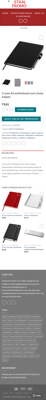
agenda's (40, 133)
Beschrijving (8, 153)
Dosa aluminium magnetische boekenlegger (34, 248)
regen (17, 344)
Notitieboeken (7, 138)
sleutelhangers (29, 352)
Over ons (19, 393)
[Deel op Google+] (23, 143)
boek (3, 135)
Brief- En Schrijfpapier (16, 129)
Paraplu (24, 332)
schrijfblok (21, 138)
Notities (14, 138)
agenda (33, 133)
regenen (24, 344)
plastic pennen (7, 344)
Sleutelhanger (17, 352)
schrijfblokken (30, 138)
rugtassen (25, 348)
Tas (37, 356)
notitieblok (20, 135)
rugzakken (6, 352)
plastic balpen (7, 340)
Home (5, 13)
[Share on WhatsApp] (4, 143)
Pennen (5, 336)
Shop (11, 393)
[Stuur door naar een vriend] (14, 143)
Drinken (27, 316)
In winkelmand (25, 109)
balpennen (13, 316)
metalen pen (7, 328)
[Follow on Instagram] (9, 302)
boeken (8, 135)
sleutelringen (16, 356)
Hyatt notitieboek (31, 215)
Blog (27, 393)
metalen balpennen (34, 324)
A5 (7, 133)
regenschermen (8, 348)
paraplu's (33, 332)
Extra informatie (10, 158)
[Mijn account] (39, 4)
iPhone (10, 320)
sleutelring (6, 356)
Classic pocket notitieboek (11, 247)
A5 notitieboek (13, 133)
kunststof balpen (20, 320)
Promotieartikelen (21, 13)
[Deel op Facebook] (9, 143)
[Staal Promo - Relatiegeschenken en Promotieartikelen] (19, 4)
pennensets (39, 336)
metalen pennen (18, 328)
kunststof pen (7, 324)
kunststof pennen (20, 324)
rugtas (18, 348)
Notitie (14, 135)
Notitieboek (39, 135)
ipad (4, 320)
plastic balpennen (20, 340)
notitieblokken (29, 135)
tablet (25, 356)
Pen (39, 332)
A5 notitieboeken (25, 133)
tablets (31, 356)
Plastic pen (31, 340)
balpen (5, 316)
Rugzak (34, 348)
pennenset (28, 336)
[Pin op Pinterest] (18, 143)
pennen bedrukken (16, 336)
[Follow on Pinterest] (14, 302)
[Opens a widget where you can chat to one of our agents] (37, 396)
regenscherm (33, 344)
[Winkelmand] (43, 4)
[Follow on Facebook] (4, 302)
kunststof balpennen (35, 320)
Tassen (5, 360)
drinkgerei (36, 316)
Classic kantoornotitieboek (12, 215)
